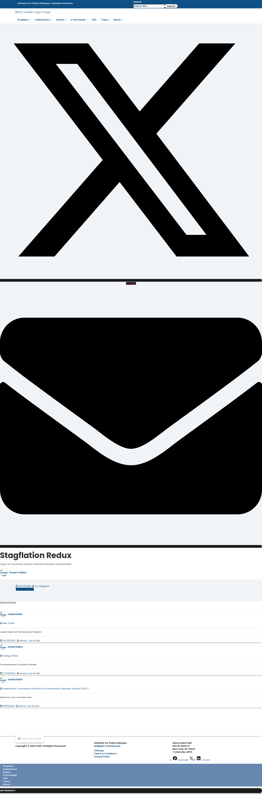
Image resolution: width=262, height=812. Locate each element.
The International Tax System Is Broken (18, 664)
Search (137, 1)
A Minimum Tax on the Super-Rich (16, 697)
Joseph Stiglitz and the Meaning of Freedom (20, 632)
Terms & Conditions (105, 753)
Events (60, 19)
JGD (94, 19)
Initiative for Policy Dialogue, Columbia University (45, 3)
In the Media (78, 19)
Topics (105, 19)
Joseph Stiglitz (17, 572)
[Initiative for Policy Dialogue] (91, 12)
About (117, 19)
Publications (42, 19)
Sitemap (99, 750)
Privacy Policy (102, 756)
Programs (23, 19)
